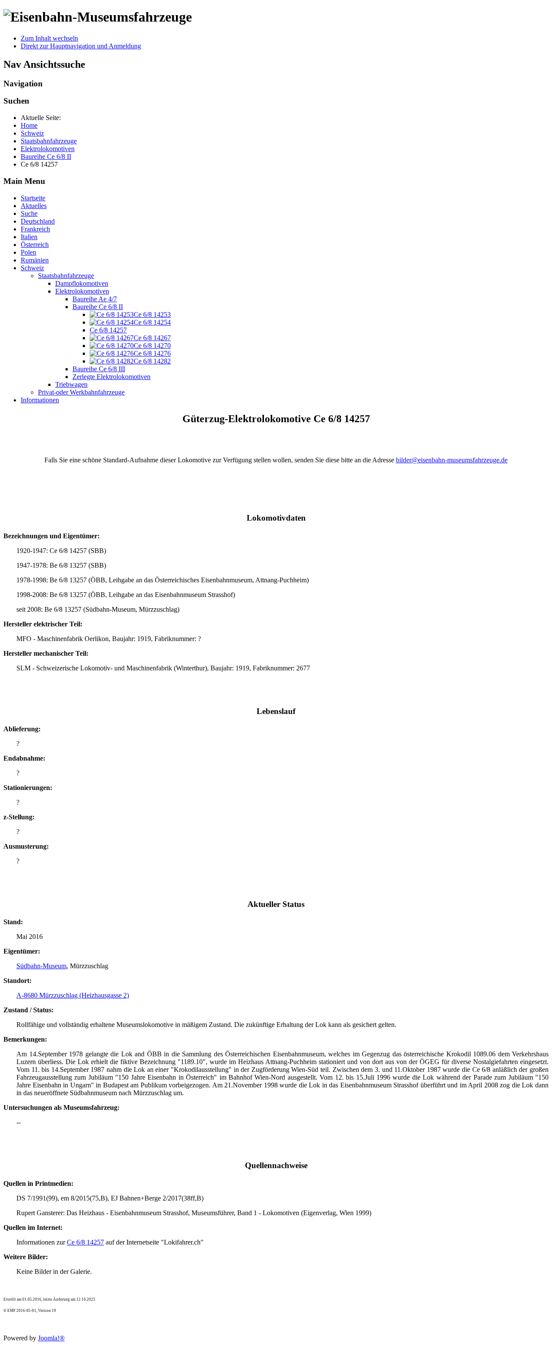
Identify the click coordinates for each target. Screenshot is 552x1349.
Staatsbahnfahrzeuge (66, 275)
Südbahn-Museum (41, 966)
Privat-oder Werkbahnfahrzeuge (81, 392)
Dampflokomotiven (81, 283)
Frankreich (35, 229)
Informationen (40, 400)
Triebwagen (71, 384)
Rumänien (35, 260)
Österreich (35, 244)
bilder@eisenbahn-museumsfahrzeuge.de (452, 460)
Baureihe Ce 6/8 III (98, 369)
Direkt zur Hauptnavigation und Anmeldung (81, 46)
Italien (29, 236)
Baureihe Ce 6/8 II (97, 306)
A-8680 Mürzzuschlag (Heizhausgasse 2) (72, 995)
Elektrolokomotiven (82, 291)
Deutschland (38, 221)
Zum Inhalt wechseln (49, 38)
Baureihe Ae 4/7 (94, 299)
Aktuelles (34, 205)
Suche (29, 213)
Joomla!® (51, 1338)
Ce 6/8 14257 (108, 330)
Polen (28, 252)
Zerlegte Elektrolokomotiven (111, 376)
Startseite (33, 198)
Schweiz (32, 268)
